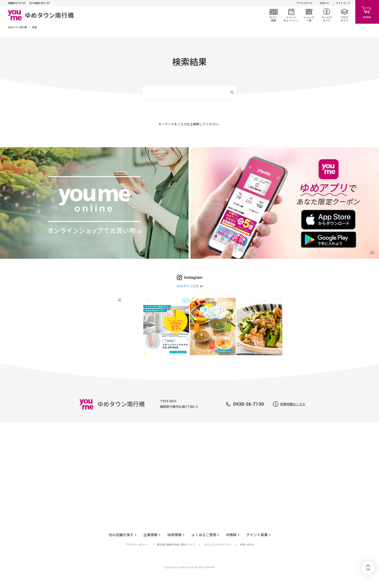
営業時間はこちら (292, 404)
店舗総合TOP (15, 3)
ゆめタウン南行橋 (17, 27)
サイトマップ (343, 3)
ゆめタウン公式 (188, 286)
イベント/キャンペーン (291, 15)
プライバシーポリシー (137, 544)
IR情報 (231, 535)
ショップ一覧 (309, 15)
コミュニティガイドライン (217, 544)
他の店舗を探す (37, 3)
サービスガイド (327, 15)
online (367, 12)
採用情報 (174, 535)
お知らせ (324, 3)
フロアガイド (344, 15)
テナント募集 (257, 535)
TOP (368, 568)
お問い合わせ (247, 544)
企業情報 (150, 535)
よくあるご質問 (203, 535)
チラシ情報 (273, 15)
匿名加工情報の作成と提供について (176, 544)
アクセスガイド (304, 3)
